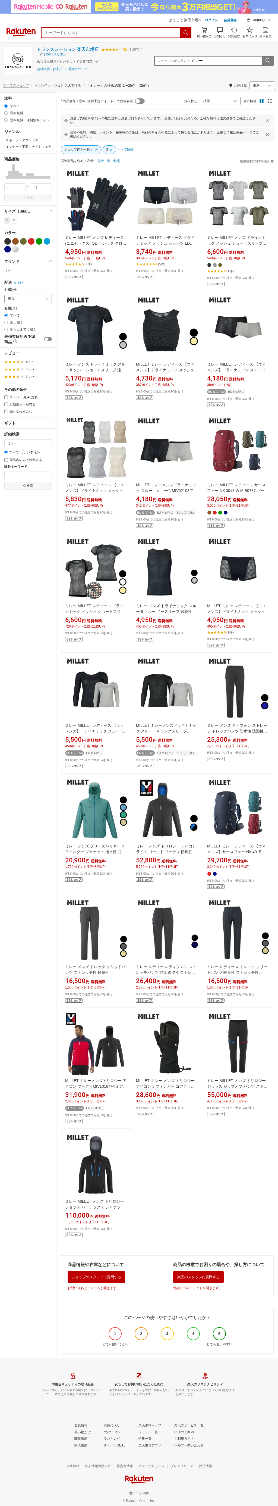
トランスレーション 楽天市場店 (68, 49)
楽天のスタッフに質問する (198, 1277)
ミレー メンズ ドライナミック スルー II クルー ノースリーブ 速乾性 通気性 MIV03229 (166, 611)
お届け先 (10, 290)
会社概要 (43, 69)
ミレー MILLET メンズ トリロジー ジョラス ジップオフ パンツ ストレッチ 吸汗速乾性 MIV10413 (237, 1086)
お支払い (59, 69)
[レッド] (31, 241)
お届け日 (10, 308)
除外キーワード (15, 467)
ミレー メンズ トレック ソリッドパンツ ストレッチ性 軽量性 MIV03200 (95, 972)
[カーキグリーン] (23, 241)
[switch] (48, 339)
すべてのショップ (16, 85)
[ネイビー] (7, 249)
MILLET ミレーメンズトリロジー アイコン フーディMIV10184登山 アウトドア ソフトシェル (96, 1086)
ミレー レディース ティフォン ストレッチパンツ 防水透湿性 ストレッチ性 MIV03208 (166, 972)
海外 (20, 283)
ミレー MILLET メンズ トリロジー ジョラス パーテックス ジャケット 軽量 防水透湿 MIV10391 (94, 1207)
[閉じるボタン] (267, 120)
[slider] (4, 178)
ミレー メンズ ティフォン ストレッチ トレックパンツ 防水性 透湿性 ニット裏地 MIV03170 (237, 731)
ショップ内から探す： (173, 61)
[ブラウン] (15, 241)
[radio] (6, 106)
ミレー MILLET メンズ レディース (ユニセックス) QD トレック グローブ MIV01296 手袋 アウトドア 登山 (95, 243)
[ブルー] (47, 241)
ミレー (9, 270)
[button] (259, 21)
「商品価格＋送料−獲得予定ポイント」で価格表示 (96, 101)
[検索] (186, 32)
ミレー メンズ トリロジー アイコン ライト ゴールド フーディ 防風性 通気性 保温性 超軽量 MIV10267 (166, 852)
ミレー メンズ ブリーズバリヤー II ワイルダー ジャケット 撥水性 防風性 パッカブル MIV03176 (95, 852)
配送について (78, 69)
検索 (30, 197)
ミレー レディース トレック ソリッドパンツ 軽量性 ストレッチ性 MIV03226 (237, 972)
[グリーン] (39, 241)
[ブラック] (7, 241)
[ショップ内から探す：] (267, 61)
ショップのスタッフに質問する (96, 1277)
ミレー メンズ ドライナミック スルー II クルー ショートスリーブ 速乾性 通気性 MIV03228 (95, 370)
